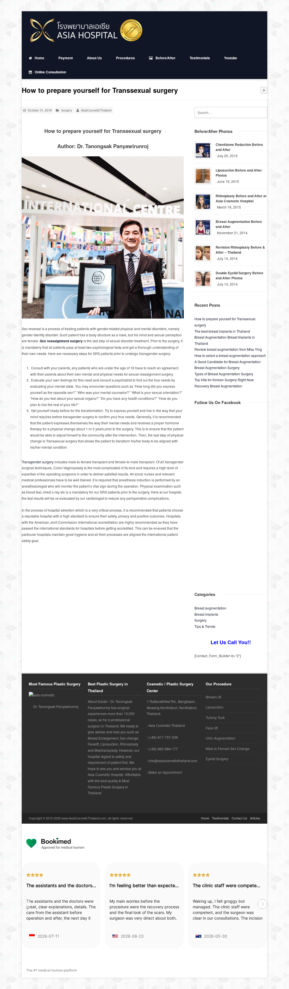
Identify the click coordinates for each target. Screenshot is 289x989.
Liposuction (215, 707)
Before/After (166, 57)
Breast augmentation (210, 608)
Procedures (125, 57)
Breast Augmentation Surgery (217, 367)
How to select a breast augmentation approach (230, 355)
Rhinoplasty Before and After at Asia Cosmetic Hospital (241, 198)
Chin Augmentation (220, 738)
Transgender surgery (38, 461)
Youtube (230, 57)
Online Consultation (50, 71)
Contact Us (239, 818)
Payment (65, 57)
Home (39, 57)
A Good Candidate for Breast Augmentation (227, 361)
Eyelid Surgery (217, 758)
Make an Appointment (165, 772)
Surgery (66, 110)
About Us (94, 57)
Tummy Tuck (215, 717)
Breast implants (206, 614)
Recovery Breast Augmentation (218, 385)
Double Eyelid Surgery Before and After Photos (239, 275)
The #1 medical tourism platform (51, 970)
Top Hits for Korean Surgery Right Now (224, 379)
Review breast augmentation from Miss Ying (228, 349)
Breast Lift (213, 696)
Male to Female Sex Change (227, 748)
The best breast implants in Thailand (222, 331)
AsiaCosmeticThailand (96, 110)
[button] (262, 904)
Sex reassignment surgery (61, 340)
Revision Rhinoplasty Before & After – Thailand (240, 250)
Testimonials (200, 57)
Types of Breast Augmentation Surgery (223, 373)
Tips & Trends (204, 626)
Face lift (212, 727)
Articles (255, 818)
